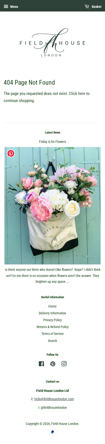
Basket (96, 7)
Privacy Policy (52, 320)
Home (52, 306)
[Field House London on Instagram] (64, 365)
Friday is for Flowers (52, 142)
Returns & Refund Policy (53, 327)
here (81, 93)
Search (52, 341)
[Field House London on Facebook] (41, 365)
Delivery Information (52, 313)
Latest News (52, 132)
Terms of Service (53, 334)
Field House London (64, 424)
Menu (14, 7)
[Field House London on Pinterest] (52, 365)
